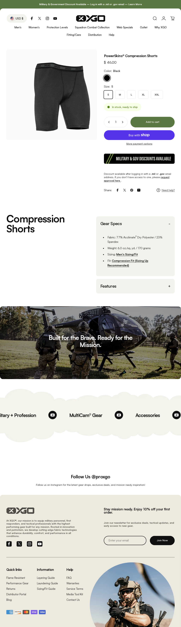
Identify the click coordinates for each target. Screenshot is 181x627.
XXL (157, 94)
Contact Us (73, 599)
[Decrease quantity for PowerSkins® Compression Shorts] (108, 122)
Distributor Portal (16, 594)
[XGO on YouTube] (55, 18)
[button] (135, 223)
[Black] (107, 78)
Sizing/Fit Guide (46, 588)
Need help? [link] (168, 190)
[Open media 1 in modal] (51, 94)
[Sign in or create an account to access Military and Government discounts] (139, 159)
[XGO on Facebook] (32, 18)
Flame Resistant (15, 578)
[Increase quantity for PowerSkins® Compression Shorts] (123, 122)
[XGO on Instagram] (47, 18)
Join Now (162, 540)
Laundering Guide (47, 583)
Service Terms (74, 588)
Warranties (72, 583)
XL (143, 94)
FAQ (69, 578)
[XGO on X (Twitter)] (39, 18)
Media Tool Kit (74, 594)
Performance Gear (17, 583)
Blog (9, 599)
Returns (10, 588)
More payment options (139, 143)
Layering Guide (46, 578)
